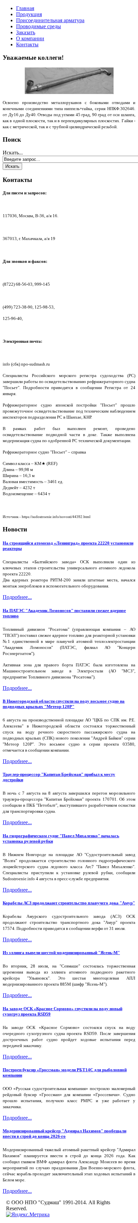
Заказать (25, 32)
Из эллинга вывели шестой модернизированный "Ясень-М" (61, 952)
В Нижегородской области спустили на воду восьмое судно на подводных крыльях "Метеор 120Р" (64, 704)
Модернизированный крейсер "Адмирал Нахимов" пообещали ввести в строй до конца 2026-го (64, 1133)
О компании (30, 38)
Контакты (27, 44)
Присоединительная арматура (50, 20)
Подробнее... (17, 597)
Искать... (13, 152)
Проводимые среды (38, 26)
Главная (25, 8)
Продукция (29, 14)
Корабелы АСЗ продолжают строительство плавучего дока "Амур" (69, 902)
